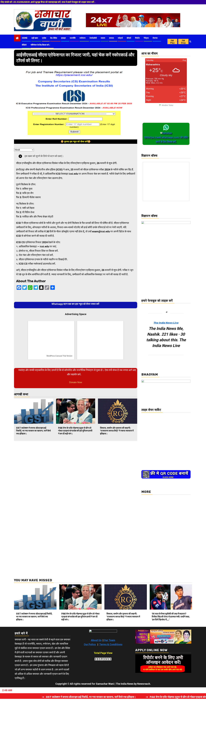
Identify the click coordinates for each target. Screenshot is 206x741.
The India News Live (166, 322)
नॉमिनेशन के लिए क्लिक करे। (40, 45)
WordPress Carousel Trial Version (66, 356)
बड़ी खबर (35, 38)
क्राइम (63, 38)
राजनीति (73, 38)
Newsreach (143, 683)
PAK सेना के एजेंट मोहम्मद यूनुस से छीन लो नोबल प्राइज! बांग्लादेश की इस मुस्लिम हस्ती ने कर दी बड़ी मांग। (75, 431)
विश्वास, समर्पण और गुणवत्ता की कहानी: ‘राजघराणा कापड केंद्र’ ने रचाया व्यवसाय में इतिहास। (117, 431)
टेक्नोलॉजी (93, 38)
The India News (124, 683)
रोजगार (155, 38)
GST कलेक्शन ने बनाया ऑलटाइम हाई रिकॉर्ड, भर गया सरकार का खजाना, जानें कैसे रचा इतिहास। (33, 431)
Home (24, 38)
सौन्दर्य (129, 38)
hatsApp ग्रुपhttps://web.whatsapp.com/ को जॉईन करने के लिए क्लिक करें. (166, 137)
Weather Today (167, 105)
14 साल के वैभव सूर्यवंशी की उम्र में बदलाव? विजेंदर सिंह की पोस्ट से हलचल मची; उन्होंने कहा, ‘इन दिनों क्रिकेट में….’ (171, 616)
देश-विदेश (53, 38)
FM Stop (183, 42)
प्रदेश (44, 38)
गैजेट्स (146, 38)
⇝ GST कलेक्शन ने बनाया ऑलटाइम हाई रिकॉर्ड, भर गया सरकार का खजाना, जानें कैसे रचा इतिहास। (62, 697)
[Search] (190, 41)
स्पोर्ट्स (120, 38)
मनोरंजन (82, 38)
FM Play (172, 42)
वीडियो (24, 45)
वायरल (111, 38)
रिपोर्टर (137, 38)
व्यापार (103, 38)
